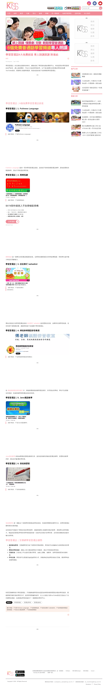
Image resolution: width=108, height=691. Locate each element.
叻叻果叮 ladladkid (33, 323)
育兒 (34, 13)
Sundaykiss (9, 61)
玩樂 (27, 13)
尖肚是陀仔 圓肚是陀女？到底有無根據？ (92, 89)
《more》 (92, 670)
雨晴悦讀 (9, 257)
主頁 (8, 13)
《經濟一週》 (50, 672)
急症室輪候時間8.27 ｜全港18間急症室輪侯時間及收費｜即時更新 (92, 103)
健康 (40, 13)
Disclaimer (88, 684)
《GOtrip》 (68, 670)
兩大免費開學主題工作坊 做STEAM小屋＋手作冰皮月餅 (91, 127)
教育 (21, 13)
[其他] (68, 59)
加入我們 (87, 13)
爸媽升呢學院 (66, 13)
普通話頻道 (37, 602)
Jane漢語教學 (10, 456)
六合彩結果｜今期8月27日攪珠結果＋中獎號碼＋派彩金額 (92, 82)
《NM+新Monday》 (76, 670)
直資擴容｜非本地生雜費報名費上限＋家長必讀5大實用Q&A (92, 119)
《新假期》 (61, 670)
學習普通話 (17, 602)
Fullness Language (12, 168)
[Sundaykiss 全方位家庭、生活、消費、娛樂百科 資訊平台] (20, 6)
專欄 (46, 13)
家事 (15, 13)
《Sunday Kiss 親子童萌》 (39, 672)
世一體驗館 (55, 13)
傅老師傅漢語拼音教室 (15, 390)
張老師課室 (9, 523)
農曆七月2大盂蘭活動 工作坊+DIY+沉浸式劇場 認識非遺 (92, 134)
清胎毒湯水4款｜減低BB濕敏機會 (92, 75)
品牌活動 (78, 13)
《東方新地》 (85, 670)
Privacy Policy (97, 684)
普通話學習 (27, 602)
